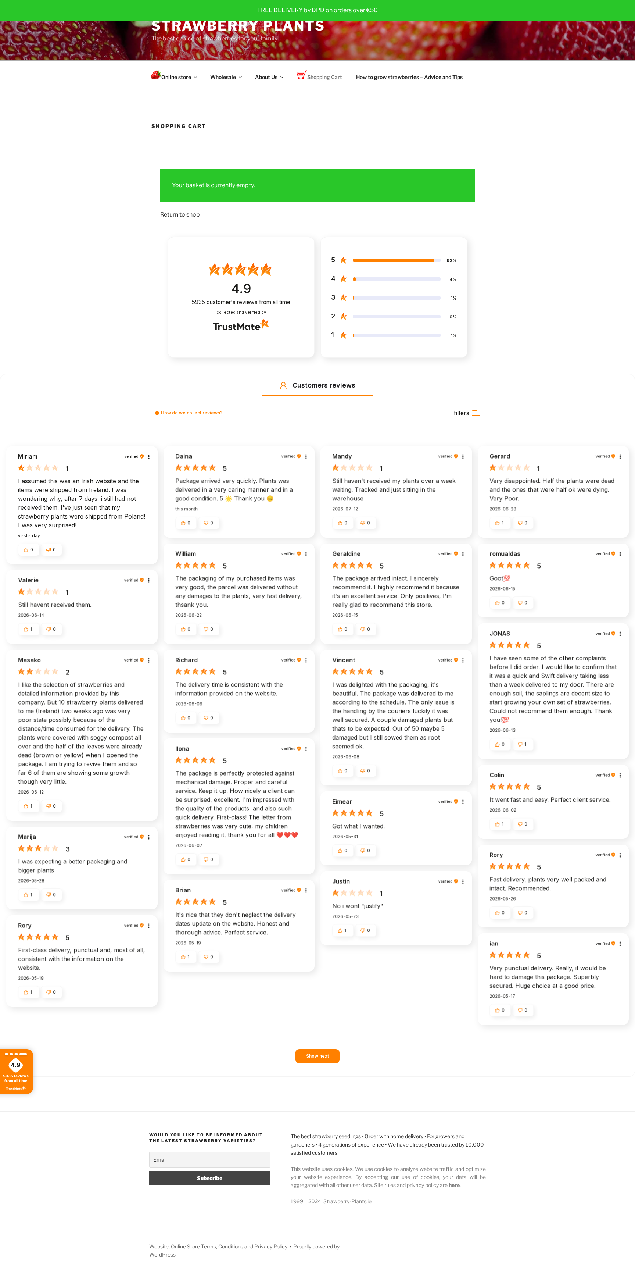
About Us (266, 77)
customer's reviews (241, 302)
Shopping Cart (324, 77)
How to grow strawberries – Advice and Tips (409, 77)
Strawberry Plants (238, 26)
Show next (317, 1056)
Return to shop (180, 214)
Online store (176, 77)
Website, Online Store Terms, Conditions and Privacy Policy (218, 1246)
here (454, 1185)
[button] (283, 385)
